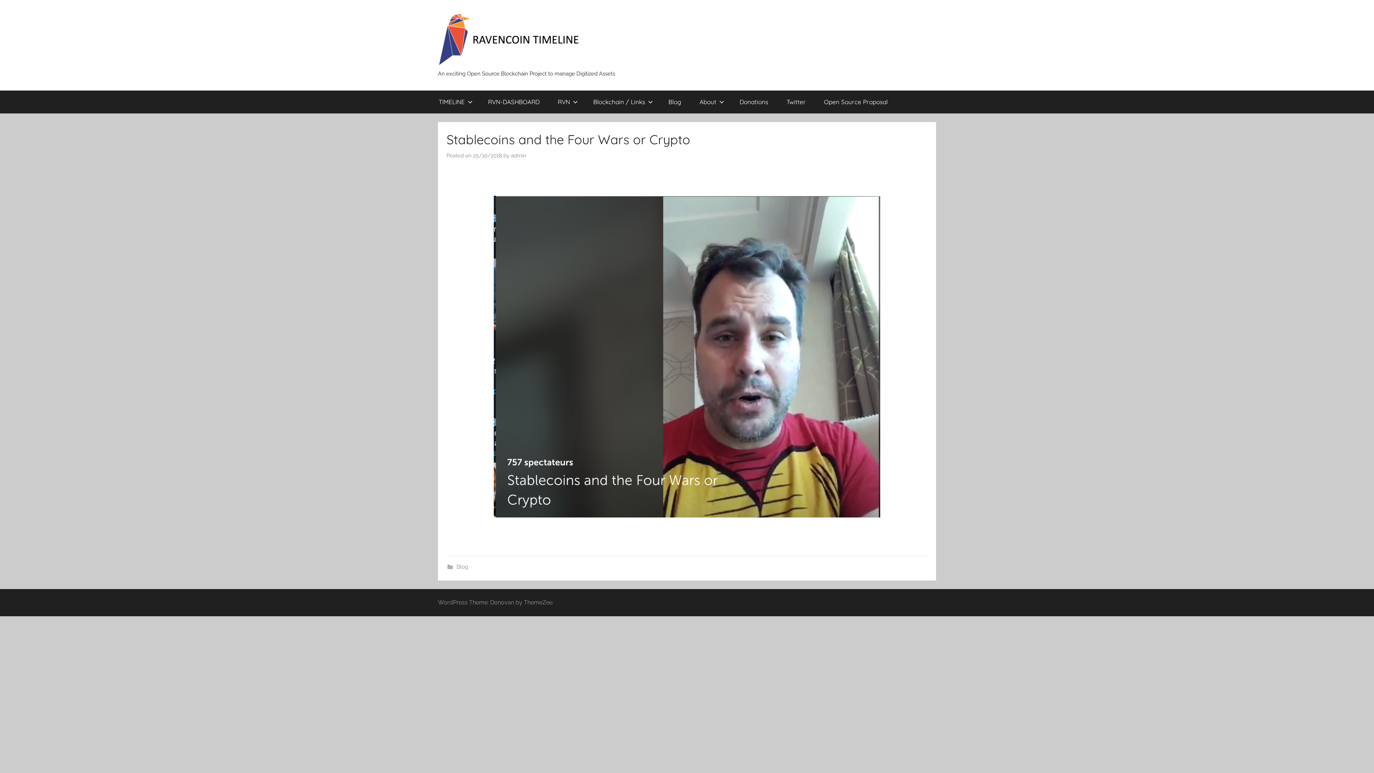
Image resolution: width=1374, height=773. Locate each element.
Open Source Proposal (856, 102)
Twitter (796, 102)
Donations (754, 102)
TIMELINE (452, 102)
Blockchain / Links (619, 102)
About (708, 102)
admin (518, 155)
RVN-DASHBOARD (514, 102)
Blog (674, 102)
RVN (564, 102)
